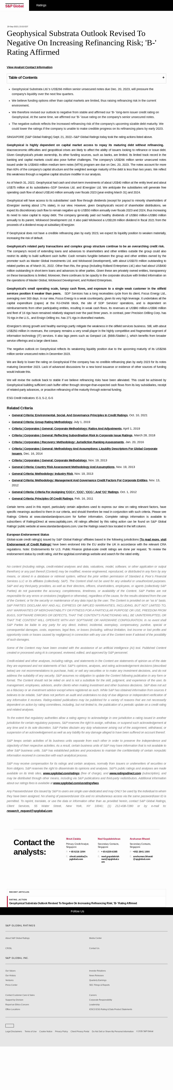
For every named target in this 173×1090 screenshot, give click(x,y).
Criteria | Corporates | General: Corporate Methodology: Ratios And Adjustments (66, 428)
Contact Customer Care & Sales (20, 1039)
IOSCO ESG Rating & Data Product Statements (110, 1053)
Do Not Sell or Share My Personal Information (113, 1075)
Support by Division (14, 1043)
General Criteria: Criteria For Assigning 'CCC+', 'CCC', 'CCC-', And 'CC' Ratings (65, 492)
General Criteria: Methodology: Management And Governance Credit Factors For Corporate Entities (79, 480)
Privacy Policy (61, 1075)
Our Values (10, 1014)
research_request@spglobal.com (29, 811)
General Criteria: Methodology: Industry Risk (42, 473)
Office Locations (12, 1053)
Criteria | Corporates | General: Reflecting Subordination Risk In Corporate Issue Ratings (72, 435)
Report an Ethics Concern (17, 1048)
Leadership (94, 1048)
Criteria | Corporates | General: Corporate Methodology (49, 460)
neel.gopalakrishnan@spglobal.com (110, 859)
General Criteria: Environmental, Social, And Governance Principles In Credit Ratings (70, 415)
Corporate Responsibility (100, 1043)
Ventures (9, 1024)
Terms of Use (31, 1075)
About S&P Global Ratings (17, 982)
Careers (93, 1039)
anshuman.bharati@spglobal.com (143, 857)
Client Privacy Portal (80, 1075)
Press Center (11, 1028)
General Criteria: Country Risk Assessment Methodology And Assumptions (63, 467)
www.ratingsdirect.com (125, 773)
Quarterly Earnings (97, 1024)
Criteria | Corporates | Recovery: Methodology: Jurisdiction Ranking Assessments (68, 442)
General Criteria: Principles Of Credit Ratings (42, 498)
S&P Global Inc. (17, 1001)
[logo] (14, 5)
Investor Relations (97, 1014)
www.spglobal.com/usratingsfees (76, 783)
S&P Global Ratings (20, 969)
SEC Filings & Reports (99, 1028)
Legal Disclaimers (13, 1075)
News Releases (96, 1019)
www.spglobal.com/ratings (61, 773)
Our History (10, 1019)
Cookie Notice (45, 1075)
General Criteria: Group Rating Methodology (42, 422)
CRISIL (8, 992)
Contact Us (94, 992)
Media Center (95, 982)
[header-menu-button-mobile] (165, 5)
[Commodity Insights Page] (89, 955)
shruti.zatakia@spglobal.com (78, 857)
